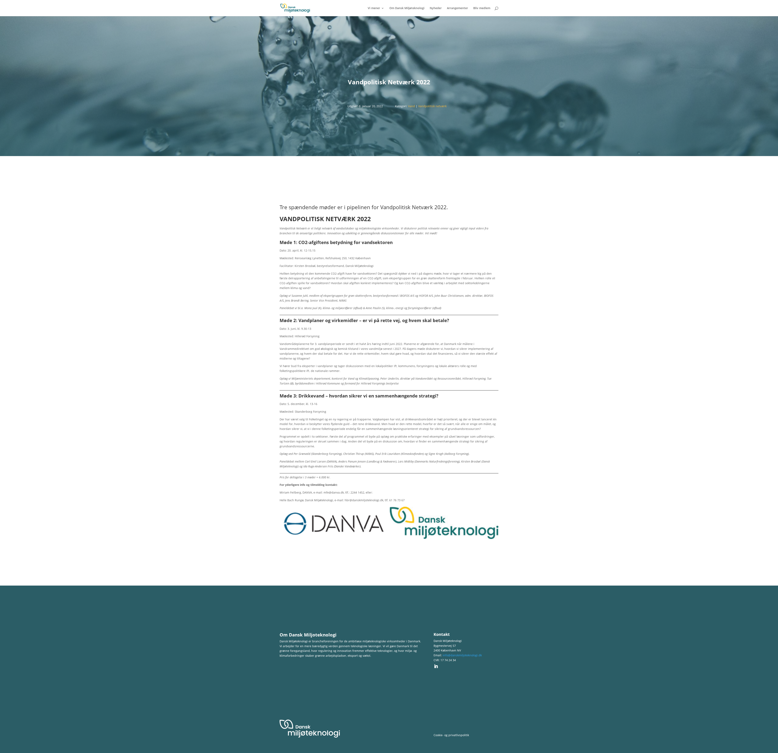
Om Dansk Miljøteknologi (406, 8)
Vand (411, 106)
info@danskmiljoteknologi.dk (462, 655)
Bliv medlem (481, 8)
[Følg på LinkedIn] (436, 666)
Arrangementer (457, 8)
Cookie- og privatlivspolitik (451, 735)
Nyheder (436, 8)
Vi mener (374, 8)
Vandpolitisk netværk (432, 106)
